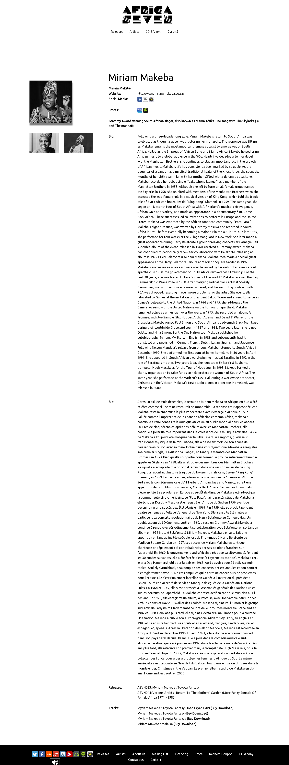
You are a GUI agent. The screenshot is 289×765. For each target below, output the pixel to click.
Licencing (181, 754)
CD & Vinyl (152, 31)
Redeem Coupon (221, 754)
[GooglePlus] (56, 754)
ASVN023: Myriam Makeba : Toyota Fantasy (168, 687)
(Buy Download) (222, 708)
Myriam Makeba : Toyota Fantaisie (162, 718)
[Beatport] (76, 754)
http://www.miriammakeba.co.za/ (160, 93)
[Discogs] (90, 754)
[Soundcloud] (49, 754)
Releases (117, 31)
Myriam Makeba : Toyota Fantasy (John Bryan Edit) (174, 708)
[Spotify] (83, 754)
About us (138, 754)
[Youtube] (69, 754)
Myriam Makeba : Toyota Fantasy (161, 713)
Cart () (173, 32)
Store (198, 754)
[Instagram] (63, 754)
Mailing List (160, 754)
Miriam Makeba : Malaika (155, 724)
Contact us (136, 759)
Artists (134, 31)
